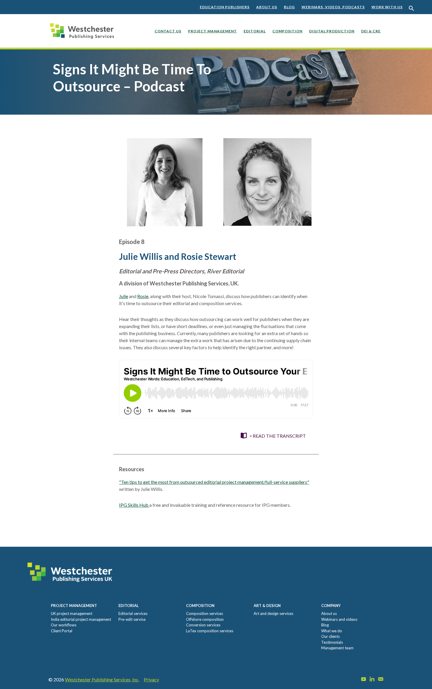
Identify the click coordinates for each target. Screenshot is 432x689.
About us (266, 7)
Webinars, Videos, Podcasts (333, 7)
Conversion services (203, 625)
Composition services (204, 613)
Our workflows (63, 625)
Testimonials (332, 642)
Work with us (387, 7)
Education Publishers (225, 7)
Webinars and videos (339, 619)
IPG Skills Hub (134, 505)
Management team (337, 647)
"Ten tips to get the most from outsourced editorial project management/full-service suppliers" (214, 482)
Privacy (151, 679)
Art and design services (273, 613)
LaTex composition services (209, 630)
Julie (123, 296)
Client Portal (61, 630)
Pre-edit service (131, 619)
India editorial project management (81, 619)
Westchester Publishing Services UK (83, 35)
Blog (289, 7)
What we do (331, 630)
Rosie (142, 296)
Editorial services (133, 613)
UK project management (71, 613)
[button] (411, 8)
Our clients (330, 636)
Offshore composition (205, 619)
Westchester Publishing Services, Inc (101, 679)
